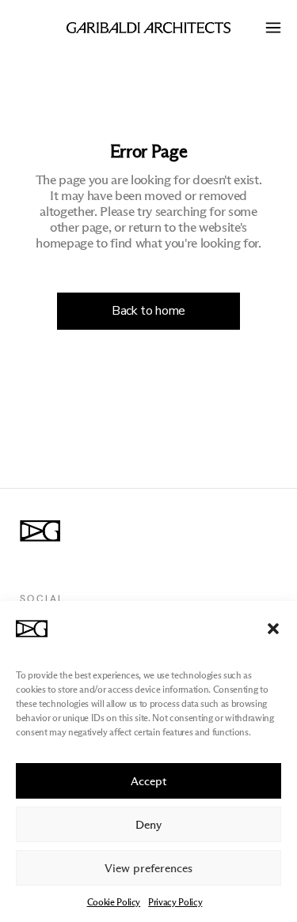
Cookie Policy (114, 902)
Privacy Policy (175, 902)
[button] (273, 629)
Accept (149, 781)
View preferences (148, 868)
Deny (148, 825)
